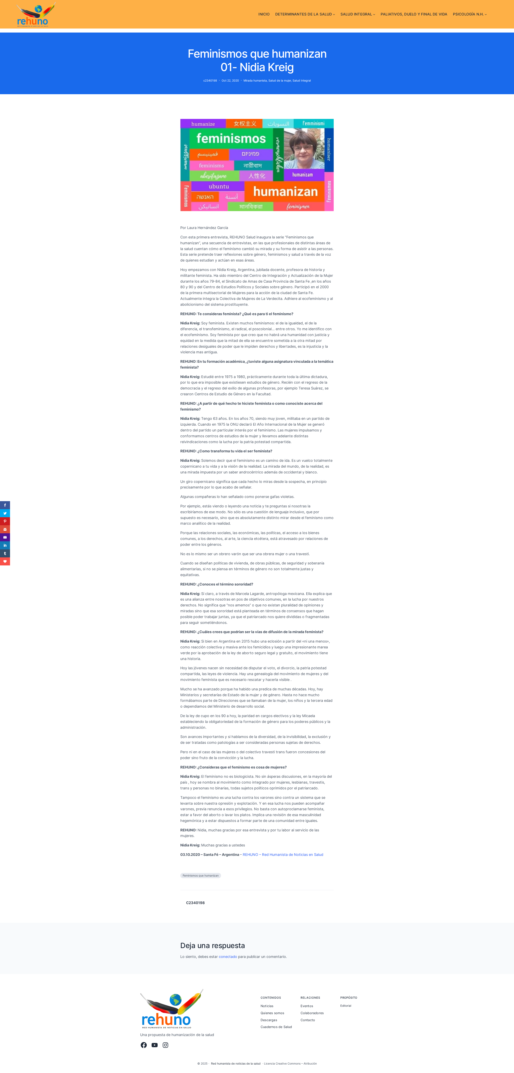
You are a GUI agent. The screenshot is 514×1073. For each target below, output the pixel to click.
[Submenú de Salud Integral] (374, 14)
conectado (228, 956)
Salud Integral (302, 80)
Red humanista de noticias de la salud (236, 1063)
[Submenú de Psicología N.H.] (486, 14)
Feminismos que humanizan (201, 875)
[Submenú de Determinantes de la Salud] (334, 14)
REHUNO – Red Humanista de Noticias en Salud (283, 854)
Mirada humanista (255, 80)
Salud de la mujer (279, 80)
